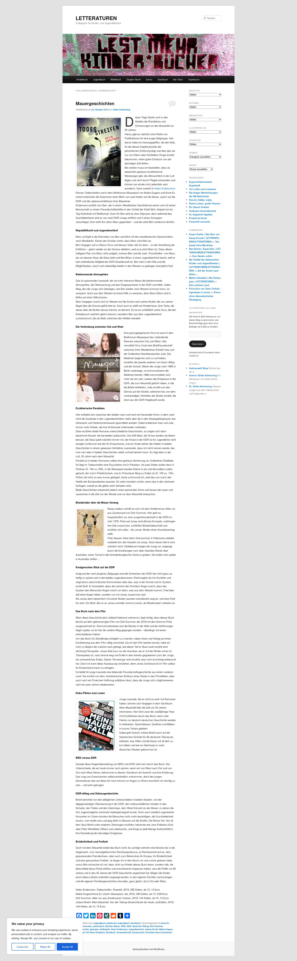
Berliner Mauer (112, 926)
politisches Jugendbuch (118, 923)
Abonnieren (197, 343)
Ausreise (87, 926)
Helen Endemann (119, 929)
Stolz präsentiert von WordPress (148, 949)
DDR (129, 926)
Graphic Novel (133, 79)
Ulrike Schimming (121, 109)
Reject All (45, 946)
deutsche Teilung (140, 926)
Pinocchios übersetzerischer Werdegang (205, 296)
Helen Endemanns (164, 188)
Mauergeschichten (95, 103)
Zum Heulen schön (202, 256)
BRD (123, 926)
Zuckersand (138, 932)
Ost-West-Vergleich (95, 932)
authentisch (98, 926)
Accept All (67, 946)
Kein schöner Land (199, 285)
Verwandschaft (124, 932)
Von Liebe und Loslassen (202, 189)
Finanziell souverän (199, 221)
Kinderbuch (82, 79)
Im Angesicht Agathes (200, 214)
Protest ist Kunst (198, 218)
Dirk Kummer (156, 926)
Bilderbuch (116, 79)
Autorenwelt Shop (198, 368)
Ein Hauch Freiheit (199, 207)
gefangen (94, 929)
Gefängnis (105, 929)
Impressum (194, 79)
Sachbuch (163, 79)
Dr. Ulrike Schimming (200, 386)
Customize (22, 946)
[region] (44, 936)
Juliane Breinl (151, 929)
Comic (149, 79)
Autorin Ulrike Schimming (203, 375)
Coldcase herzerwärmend (202, 210)
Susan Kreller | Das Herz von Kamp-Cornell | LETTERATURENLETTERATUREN (204, 238)
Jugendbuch (99, 79)
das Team (178, 79)
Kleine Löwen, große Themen (204, 203)
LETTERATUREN (96, 18)
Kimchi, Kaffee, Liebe (200, 199)
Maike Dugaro (166, 929)
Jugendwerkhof (136, 929)
